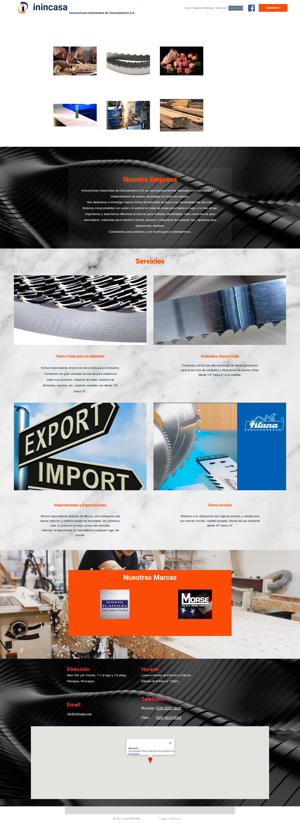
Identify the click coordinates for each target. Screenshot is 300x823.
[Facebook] (251, 8)
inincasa (50, 7)
